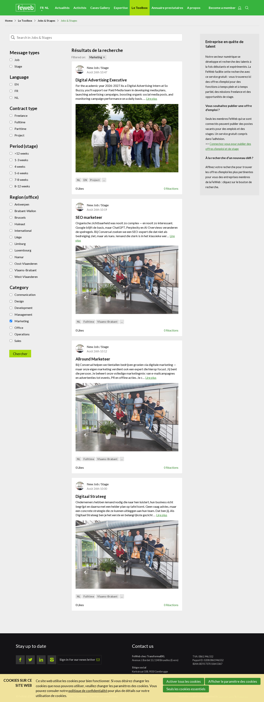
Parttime (20, 128)
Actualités (62, 7)
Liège (18, 237)
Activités (79, 7)
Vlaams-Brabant (25, 270)
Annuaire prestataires (167, 7)
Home (9, 20)
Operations (22, 334)
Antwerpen (21, 204)
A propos (193, 7)
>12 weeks (21, 153)
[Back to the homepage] (25, 7)
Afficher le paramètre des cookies (232, 681)
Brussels (20, 217)
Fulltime (19, 122)
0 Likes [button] (80, 188)
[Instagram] (52, 659)
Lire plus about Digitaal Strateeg (127, 505)
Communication (25, 294)
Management (23, 314)
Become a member (222, 7)
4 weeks (19, 166)
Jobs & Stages (46, 20)
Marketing (21, 321)
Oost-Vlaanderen (25, 263)
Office (18, 327)
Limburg (20, 243)
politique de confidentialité (87, 691)
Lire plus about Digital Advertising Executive (127, 89)
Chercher (173, 37)
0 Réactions (171, 188)
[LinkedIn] (41, 659)
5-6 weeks (21, 173)
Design (19, 301)
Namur (19, 257)
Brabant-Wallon (25, 211)
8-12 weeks (22, 186)
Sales (17, 341)
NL (16, 97)
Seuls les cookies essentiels (185, 689)
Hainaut (19, 224)
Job (17, 60)
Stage (18, 66)
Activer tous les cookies (183, 681)
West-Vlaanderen (26, 276)
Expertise (121, 7)
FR (16, 91)
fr (42, 7)
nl (47, 7)
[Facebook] (20, 659)
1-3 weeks (21, 160)
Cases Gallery (100, 7)
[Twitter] (30, 659)
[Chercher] (13, 37)
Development (23, 308)
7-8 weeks (21, 179)
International (23, 230)
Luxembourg (22, 250)
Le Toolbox (140, 7)
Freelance (20, 115)
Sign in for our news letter (77, 659)
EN (16, 84)
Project (19, 135)
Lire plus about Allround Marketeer (127, 368)
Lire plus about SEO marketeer (127, 229)
